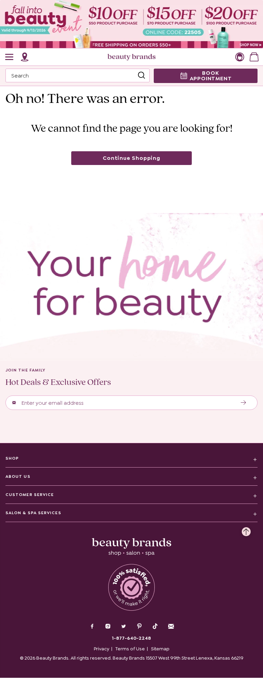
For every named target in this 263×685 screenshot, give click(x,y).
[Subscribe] (243, 403)
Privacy (101, 649)
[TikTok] (155, 626)
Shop (12, 458)
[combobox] (77, 75)
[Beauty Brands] (131, 57)
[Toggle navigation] (9, 57)
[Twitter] (123, 627)
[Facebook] (92, 627)
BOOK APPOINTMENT (211, 75)
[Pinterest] (139, 627)
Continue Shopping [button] (131, 158)
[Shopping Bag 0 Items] (254, 57)
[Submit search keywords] (141, 75)
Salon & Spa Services (33, 513)
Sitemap (160, 649)
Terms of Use (130, 649)
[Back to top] (246, 530)
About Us (17, 476)
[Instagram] (107, 627)
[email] (170, 626)
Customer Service (29, 494)
